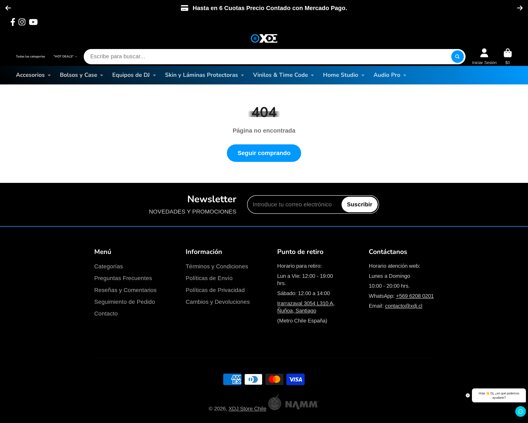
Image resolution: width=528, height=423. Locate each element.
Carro (507, 56)
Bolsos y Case (78, 75)
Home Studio (340, 75)
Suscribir (359, 204)
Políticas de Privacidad (215, 290)
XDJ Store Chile (247, 408)
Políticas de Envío (209, 278)
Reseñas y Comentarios (125, 290)
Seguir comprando (264, 153)
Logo (264, 38)
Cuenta (484, 56)
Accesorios (30, 75)
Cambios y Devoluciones (218, 302)
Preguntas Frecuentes (123, 278)
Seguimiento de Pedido (124, 302)
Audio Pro (387, 75)
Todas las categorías (30, 56)
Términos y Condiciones (217, 266)
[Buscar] (457, 56)
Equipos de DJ (131, 75)
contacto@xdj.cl (403, 306)
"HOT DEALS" (63, 56)
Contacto (106, 313)
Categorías (108, 266)
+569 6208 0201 (415, 296)
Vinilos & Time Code (280, 75)
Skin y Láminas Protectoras (201, 75)
